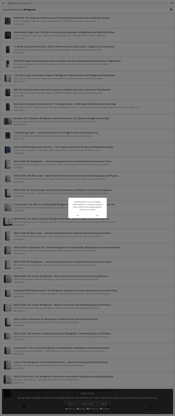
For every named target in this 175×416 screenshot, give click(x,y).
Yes (97, 215)
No (78, 215)
